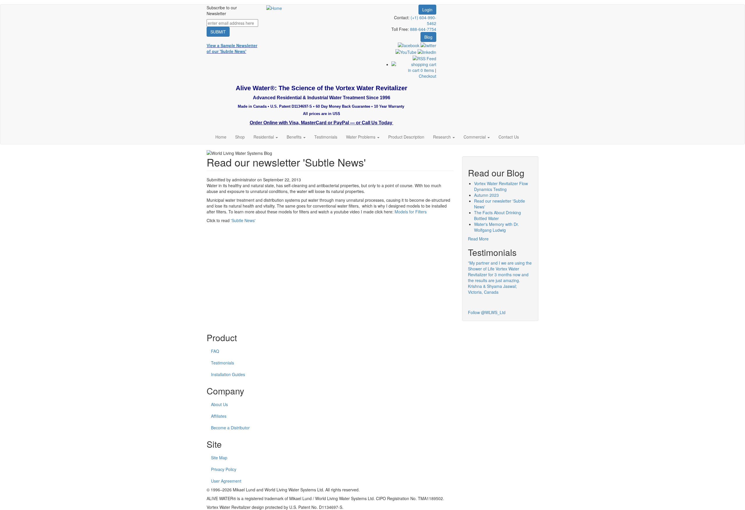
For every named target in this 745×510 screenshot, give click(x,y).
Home (220, 137)
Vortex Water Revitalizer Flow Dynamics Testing (501, 186)
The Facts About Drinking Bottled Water (497, 215)
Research (442, 137)
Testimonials (325, 137)
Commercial (475, 137)
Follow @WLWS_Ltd (486, 312)
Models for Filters (411, 212)
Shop (240, 137)
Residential (264, 137)
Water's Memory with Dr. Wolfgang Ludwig (496, 227)
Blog (428, 37)
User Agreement (226, 481)
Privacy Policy (223, 469)
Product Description (406, 137)
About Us (219, 404)
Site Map (219, 458)
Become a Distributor (230, 428)
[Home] (274, 7)
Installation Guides (228, 374)
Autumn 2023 (486, 195)
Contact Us (509, 137)
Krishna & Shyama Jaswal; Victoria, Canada (492, 289)
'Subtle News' (243, 220)
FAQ (215, 351)
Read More (478, 239)
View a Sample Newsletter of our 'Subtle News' (232, 48)
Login (427, 10)
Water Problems (361, 137)
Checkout (427, 76)
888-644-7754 (423, 29)
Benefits (295, 137)
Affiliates (218, 416)
